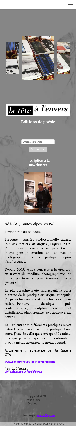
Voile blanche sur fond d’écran (23, 371)
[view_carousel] (38, 101)
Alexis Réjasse (46, 415)
